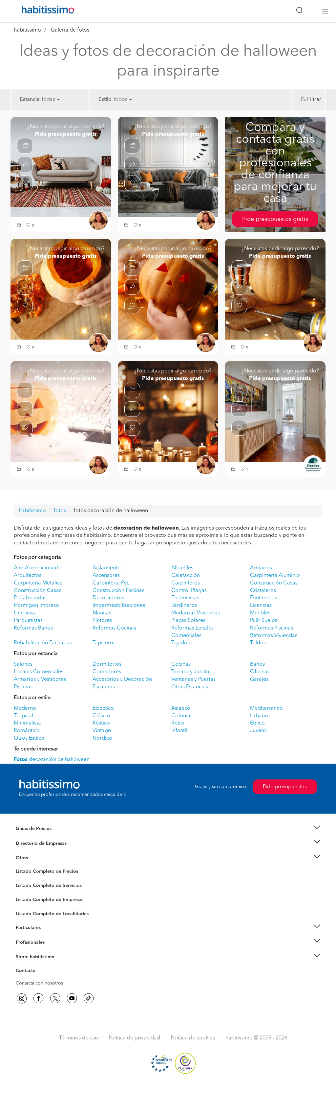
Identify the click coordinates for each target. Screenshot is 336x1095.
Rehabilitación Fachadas (43, 643)
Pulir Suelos (263, 620)
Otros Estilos (29, 738)
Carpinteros (185, 583)
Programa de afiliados (39, 978)
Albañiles (182, 568)
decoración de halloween (52, 759)
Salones (23, 664)
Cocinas (181, 664)
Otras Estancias (189, 687)
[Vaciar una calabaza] (60, 289)
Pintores (102, 620)
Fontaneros (263, 598)
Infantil (179, 730)
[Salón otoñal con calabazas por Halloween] (168, 167)
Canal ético (27, 971)
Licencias (261, 605)
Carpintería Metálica (38, 583)
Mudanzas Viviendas (195, 613)
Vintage (102, 730)
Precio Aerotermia (35, 843)
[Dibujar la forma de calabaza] (275, 289)
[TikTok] (88, 998)
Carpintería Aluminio (275, 575)
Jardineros (184, 605)
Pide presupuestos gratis (275, 219)
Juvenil (258, 730)
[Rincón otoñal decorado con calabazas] (60, 167)
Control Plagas (189, 590)
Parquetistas (28, 620)
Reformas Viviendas (273, 635)
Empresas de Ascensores (42, 851)
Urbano (259, 716)
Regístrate (26, 942)
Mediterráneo (266, 708)
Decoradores (108, 598)
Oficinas (260, 672)
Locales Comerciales (38, 672)
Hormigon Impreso (36, 605)
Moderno (25, 708)
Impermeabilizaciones (119, 605)
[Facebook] (38, 998)
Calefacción (185, 575)
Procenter (26, 885)
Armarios (261, 568)
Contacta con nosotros (39, 983)
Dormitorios (107, 664)
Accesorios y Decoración (122, 679)
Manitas (102, 613)
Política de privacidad (134, 1038)
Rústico (101, 723)
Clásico (101, 716)
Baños (257, 664)
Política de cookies (193, 1038)
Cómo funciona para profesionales (52, 950)
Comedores (107, 672)
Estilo (105, 99)
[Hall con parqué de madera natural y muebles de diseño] (275, 411)
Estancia (30, 99)
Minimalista (27, 723)
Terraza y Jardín (190, 672)
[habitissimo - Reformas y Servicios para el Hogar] (45, 11)
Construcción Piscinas (118, 590)
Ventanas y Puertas (193, 679)
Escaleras (104, 687)
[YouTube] (72, 998)
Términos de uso (78, 1038)
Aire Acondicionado (38, 568)
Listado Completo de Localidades (52, 914)
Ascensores (106, 575)
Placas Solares (188, 620)
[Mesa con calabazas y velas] (168, 411)
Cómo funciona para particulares (50, 935)
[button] (19, 225)
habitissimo (27, 30)
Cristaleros (263, 590)
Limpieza (24, 613)
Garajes (259, 679)
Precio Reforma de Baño (41, 836)
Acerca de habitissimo (39, 965)
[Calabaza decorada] (60, 411)
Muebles (260, 613)
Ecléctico (103, 708)
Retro (177, 723)
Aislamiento (107, 568)
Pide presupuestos (285, 787)
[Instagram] (22, 998)
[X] (55, 998)
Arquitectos (27, 575)
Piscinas (23, 687)
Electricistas (185, 598)
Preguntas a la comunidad (43, 872)
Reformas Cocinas (114, 628)
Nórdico (102, 738)
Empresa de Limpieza (38, 858)
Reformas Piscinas (271, 628)
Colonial (181, 716)
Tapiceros (104, 643)
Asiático (180, 708)
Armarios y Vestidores (40, 679)
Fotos (21, 879)
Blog (21, 866)
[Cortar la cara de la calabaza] (168, 289)
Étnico (257, 723)
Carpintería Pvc (111, 583)
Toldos (258, 643)
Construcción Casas (274, 583)
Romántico (27, 730)
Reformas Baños (33, 628)
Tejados (180, 643)
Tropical (23, 716)
